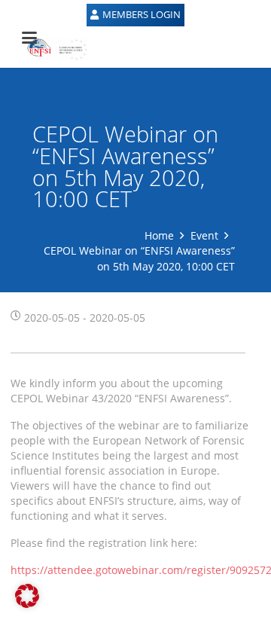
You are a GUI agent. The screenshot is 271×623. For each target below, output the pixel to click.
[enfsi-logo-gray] (49, 49)
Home (159, 235)
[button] (27, 596)
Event (204, 235)
